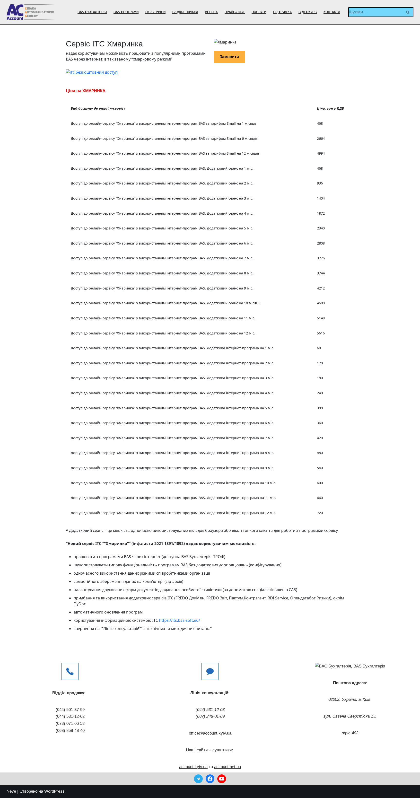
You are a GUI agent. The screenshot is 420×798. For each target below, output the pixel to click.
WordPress (54, 791)
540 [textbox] (320, 467)
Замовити (229, 57)
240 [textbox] (320, 393)
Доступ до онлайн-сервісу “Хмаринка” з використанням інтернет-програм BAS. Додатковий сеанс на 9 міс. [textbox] (162, 288)
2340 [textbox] (321, 228)
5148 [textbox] (321, 318)
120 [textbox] (320, 363)
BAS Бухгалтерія (92, 12)
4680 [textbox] (321, 303)
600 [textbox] (320, 483)
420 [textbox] (320, 438)
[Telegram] (198, 778)
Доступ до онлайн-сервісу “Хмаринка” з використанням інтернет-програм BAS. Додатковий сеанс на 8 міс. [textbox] (162, 273)
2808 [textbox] (321, 243)
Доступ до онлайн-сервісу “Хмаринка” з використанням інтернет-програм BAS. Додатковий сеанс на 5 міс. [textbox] (162, 228)
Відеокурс (307, 12)
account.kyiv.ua (193, 766)
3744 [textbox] (321, 273)
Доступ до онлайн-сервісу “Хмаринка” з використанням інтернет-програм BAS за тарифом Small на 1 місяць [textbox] (163, 123)
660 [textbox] (320, 497)
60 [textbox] (319, 348)
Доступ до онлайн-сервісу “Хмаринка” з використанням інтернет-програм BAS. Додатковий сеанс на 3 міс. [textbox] (162, 198)
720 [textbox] (320, 512)
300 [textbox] (320, 408)
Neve (11, 791)
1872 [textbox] (321, 213)
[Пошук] (407, 12)
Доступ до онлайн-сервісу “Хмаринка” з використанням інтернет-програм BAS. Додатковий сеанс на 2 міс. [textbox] (162, 183)
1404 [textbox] (321, 198)
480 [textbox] (320, 452)
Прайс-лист (235, 12)
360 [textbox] (320, 423)
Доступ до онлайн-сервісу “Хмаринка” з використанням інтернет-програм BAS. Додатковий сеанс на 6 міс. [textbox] (162, 243)
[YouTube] (221, 778)
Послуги (259, 12)
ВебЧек (211, 12)
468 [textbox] (320, 123)
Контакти (332, 12)
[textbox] (189, 108)
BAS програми (126, 12)
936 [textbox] (320, 183)
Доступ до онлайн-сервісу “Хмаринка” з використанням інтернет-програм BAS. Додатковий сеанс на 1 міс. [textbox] (162, 168)
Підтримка (282, 12)
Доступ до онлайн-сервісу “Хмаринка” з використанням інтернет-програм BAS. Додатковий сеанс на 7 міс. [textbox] (162, 258)
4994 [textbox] (321, 153)
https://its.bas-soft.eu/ (179, 620)
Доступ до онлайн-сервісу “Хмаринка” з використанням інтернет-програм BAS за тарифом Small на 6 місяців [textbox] (164, 138)
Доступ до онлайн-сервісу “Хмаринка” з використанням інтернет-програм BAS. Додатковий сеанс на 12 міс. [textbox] (163, 333)
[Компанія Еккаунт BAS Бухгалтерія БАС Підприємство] (31, 12)
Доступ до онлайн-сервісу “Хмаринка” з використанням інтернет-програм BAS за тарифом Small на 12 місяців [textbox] (165, 153)
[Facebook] (210, 778)
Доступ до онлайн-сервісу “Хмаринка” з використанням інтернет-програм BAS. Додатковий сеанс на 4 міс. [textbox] (162, 213)
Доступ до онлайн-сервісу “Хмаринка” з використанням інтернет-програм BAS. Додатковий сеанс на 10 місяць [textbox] (166, 303)
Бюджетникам (185, 12)
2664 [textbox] (321, 138)
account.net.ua (227, 766)
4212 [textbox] (321, 288)
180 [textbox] (320, 378)
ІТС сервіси (155, 12)
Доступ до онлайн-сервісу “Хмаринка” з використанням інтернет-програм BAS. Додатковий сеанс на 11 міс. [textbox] (163, 318)
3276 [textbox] (321, 258)
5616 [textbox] (321, 333)
